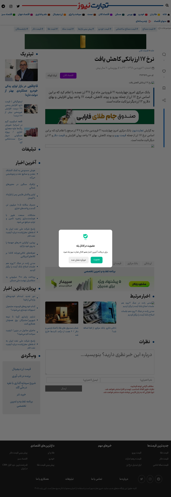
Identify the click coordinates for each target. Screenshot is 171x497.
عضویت (96, 259)
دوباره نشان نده (78, 260)
